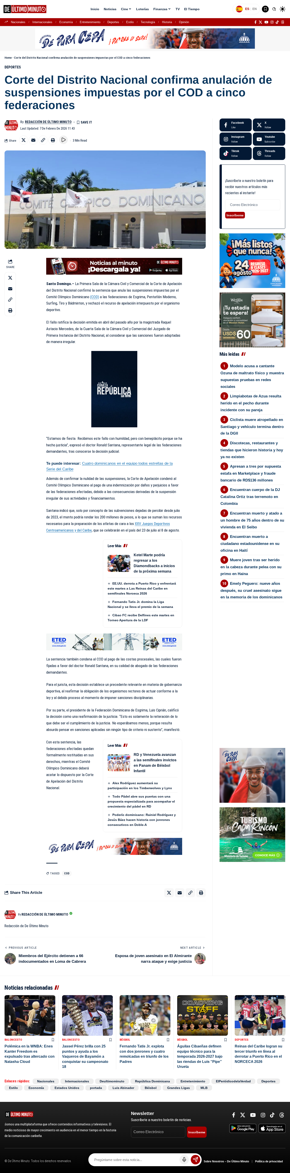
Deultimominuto (112, 1081)
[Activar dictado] (184, 1159)
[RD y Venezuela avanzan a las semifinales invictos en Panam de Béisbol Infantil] (119, 762)
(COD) (94, 297)
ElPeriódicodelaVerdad (233, 1081)
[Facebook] (255, 22)
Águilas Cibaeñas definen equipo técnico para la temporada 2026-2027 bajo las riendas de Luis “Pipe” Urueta (199, 1056)
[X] (260, 22)
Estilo (130, 22)
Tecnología (148, 22)
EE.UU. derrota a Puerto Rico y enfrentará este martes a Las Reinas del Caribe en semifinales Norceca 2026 (142, 588)
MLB (204, 1088)
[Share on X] (23, 140)
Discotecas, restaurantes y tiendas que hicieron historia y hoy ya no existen (251, 450)
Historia (167, 22)
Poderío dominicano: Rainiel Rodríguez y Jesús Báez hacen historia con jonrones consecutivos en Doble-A (142, 820)
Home (8, 57)
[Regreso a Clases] (252, 260)
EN (254, 9)
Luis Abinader (123, 1088)
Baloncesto (13, 1039)
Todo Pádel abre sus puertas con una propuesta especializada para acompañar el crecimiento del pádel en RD (141, 801)
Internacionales (42, 22)
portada (96, 1088)
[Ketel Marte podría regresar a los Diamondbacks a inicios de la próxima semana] (119, 563)
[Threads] (282, 22)
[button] (274, 9)
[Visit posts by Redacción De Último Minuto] (11, 125)
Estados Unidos (67, 1088)
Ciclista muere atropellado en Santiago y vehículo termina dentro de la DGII (252, 427)
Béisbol (125, 1039)
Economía (66, 22)
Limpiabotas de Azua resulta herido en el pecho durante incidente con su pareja (250, 403)
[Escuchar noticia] (63, 139)
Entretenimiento (90, 22)
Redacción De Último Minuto (48, 122)
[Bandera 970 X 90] (145, 38)
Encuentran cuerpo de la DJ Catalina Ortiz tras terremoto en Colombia (250, 497)
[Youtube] (269, 139)
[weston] (252, 319)
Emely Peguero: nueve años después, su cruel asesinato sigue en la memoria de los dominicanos (251, 590)
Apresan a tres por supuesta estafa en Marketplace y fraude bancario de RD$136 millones (250, 473)
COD (66, 873)
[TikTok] (277, 22)
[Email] (33, 140)
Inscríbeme (235, 215)
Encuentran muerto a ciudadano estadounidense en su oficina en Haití (249, 544)
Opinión (184, 22)
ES (247, 9)
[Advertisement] (252, 625)
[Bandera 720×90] (114, 846)
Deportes (113, 22)
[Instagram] (272, 22)
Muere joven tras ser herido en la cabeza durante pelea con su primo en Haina (250, 567)
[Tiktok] (236, 153)
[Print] (52, 140)
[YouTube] (266, 22)
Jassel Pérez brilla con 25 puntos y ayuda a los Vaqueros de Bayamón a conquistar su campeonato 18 (85, 1056)
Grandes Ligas (178, 1088)
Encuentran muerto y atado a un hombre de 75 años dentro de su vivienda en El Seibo (252, 520)
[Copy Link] (43, 140)
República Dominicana (152, 1081)
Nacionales (18, 22)
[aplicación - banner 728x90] (114, 266)
